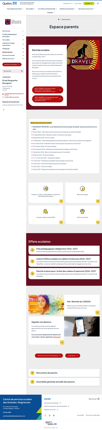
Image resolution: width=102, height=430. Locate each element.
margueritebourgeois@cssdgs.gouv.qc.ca (14, 94)
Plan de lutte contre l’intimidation (47, 355)
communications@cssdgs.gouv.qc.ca (14, 416)
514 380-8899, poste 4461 (11, 97)
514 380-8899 (7, 412)
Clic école (57, 337)
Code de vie (71, 355)
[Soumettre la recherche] (22, 71)
